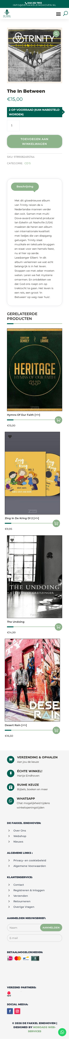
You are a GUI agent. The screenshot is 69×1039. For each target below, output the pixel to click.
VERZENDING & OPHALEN (37, 757)
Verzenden (20, 895)
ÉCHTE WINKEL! (29, 771)
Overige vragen (23, 907)
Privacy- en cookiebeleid (29, 860)
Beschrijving (25, 186)
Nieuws (18, 841)
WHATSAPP (26, 798)
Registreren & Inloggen (29, 890)
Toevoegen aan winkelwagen (34, 141)
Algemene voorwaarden (29, 866)
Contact (18, 884)
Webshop (19, 836)
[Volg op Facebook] (10, 1011)
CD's (27, 163)
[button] (56, 33)
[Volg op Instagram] (17, 1011)
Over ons (19, 830)
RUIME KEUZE (28, 785)
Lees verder (56, 523)
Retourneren (22, 901)
